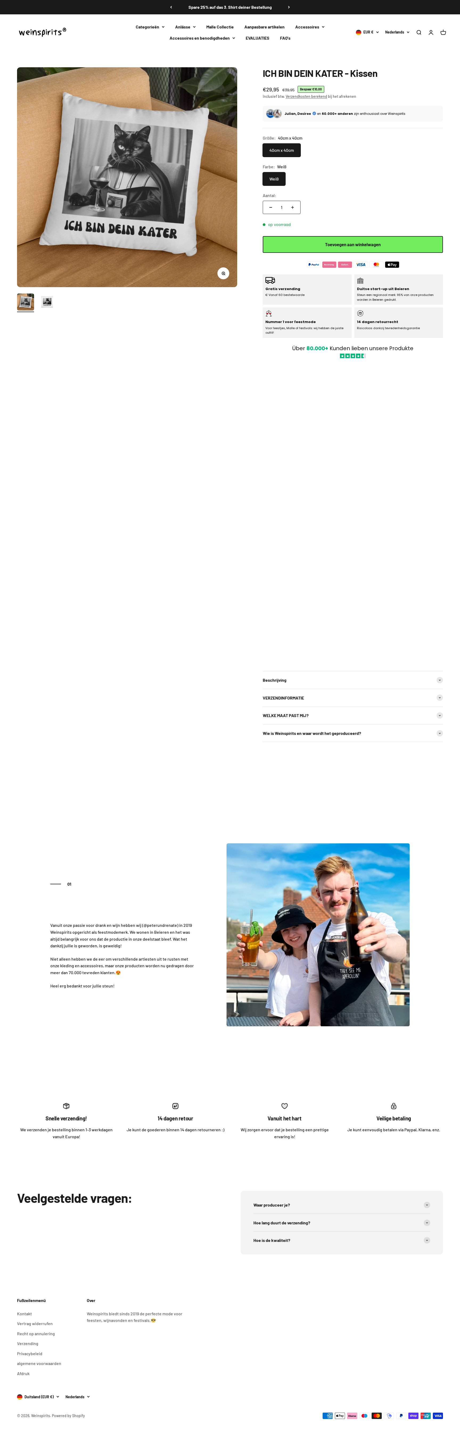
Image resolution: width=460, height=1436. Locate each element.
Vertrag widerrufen (35, 1323)
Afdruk (23, 1373)
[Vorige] (171, 7)
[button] (353, 512)
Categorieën (147, 26)
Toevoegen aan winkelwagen (353, 244)
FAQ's (285, 37)
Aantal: (269, 195)
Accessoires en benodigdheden (200, 37)
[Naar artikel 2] (46, 303)
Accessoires (307, 26)
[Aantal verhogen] (292, 207)
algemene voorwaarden (39, 1363)
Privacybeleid (29, 1353)
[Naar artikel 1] (25, 303)
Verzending (27, 1343)
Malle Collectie (220, 26)
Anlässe (182, 26)
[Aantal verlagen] (270, 207)
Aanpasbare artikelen (264, 26)
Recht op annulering (36, 1333)
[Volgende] (289, 7)
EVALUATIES (257, 37)
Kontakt (24, 1313)
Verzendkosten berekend (306, 96)
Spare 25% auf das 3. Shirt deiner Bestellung (230, 7)
